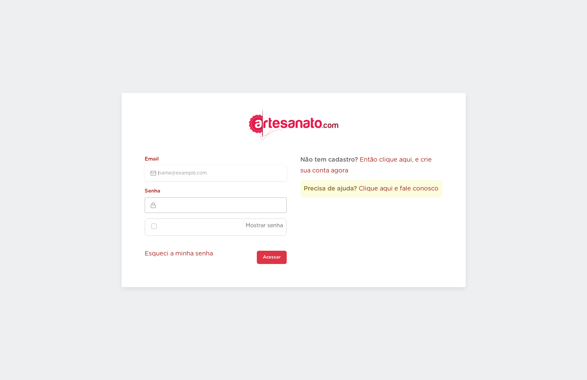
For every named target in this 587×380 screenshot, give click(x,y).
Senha (152, 191)
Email (152, 159)
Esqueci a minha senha (179, 254)
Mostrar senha (264, 225)
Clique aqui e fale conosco (399, 189)
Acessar (272, 257)
